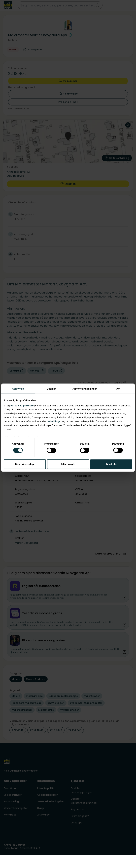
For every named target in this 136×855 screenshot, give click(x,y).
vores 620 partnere (22, 405)
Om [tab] (118, 388)
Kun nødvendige (24, 464)
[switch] (51, 450)
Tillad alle (111, 464)
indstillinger (54, 421)
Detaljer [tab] (51, 388)
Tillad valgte (68, 464)
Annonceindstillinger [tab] (84, 388)
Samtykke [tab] (18, 388)
